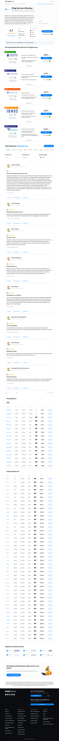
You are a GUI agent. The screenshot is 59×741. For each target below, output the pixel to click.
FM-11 (8, 627)
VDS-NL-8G (9, 465)
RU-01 (8, 482)
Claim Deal (45, 58)
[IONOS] (12, 111)
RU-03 (8, 519)
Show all (20, 37)
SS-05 (8, 556)
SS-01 (8, 489)
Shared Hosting (21, 718)
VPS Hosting (20, 722)
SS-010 (8, 623)
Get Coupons (46, 61)
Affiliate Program (8, 718)
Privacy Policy (8, 730)
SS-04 (8, 530)
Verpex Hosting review (12, 135)
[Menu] (53, 1)
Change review (17, 197)
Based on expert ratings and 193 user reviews (11, 36)
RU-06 (8, 545)
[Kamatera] (12, 55)
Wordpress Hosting (22, 715)
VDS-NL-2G (9, 439)
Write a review (49, 145)
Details (50, 409)
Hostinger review (12, 80)
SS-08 (8, 597)
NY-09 (8, 608)
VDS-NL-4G (9, 450)
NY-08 (8, 601)
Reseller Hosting (21, 731)
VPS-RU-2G (9, 432)
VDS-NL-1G (9, 428)
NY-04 (8, 523)
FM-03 (8, 508)
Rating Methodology (41, 3)
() (26, 197)
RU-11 (8, 631)
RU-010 (8, 616)
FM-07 (8, 564)
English (43, 157)
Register (36, 695)
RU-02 (8, 486)
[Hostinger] (12, 74)
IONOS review (13, 117)
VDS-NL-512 (9, 417)
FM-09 (8, 593)
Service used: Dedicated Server (12, 247)
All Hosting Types (21, 711)
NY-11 (8, 638)
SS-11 (8, 634)
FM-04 (8, 512)
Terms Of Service (8, 733)
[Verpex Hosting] (12, 129)
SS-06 (8, 571)
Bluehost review (13, 98)
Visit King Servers (47, 31)
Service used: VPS (10, 192)
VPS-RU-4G (9, 443)
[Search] (51, 1)
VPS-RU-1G (9, 421)
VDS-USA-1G (9, 424)
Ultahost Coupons (34, 720)
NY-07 (8, 579)
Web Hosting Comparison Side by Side (48, 719)
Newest (24, 157)
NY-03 (8, 534)
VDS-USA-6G (9, 454)
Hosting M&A (41, 704)
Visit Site (45, 76)
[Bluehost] (12, 92)
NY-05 (8, 553)
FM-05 (8, 541)
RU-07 (8, 567)
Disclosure (7, 725)
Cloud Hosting (21, 727)
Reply (10, 197)
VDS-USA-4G (9, 447)
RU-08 (8, 582)
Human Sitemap (8, 715)
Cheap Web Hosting (22, 720)
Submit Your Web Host (9, 720)
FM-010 (8, 612)
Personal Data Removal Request (9, 728)
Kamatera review (12, 61)
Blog (44, 713)
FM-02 (8, 493)
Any (7, 157)
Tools (44, 715)
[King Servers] (7, 9)
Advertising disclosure (50, 3)
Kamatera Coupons (34, 713)
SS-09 (8, 605)
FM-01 (8, 478)
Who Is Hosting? (46, 721)
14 (16, 392)
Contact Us (7, 713)
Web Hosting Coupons (34, 711)
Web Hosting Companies (48, 723)
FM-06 (8, 549)
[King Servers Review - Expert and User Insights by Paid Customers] (40, 23)
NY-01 (8, 497)
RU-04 (8, 515)
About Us (7, 711)
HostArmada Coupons (34, 715)
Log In (48, 695)
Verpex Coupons (33, 722)
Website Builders (21, 734)
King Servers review (22, 8)
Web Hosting (20, 713)
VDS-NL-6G (9, 458)
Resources (45, 711)
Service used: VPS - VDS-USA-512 (13, 218)
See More (29, 23)
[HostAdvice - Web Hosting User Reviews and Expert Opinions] (10, 1)
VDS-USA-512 (9, 413)
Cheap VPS (20, 725)
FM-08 (8, 586)
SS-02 (8, 504)
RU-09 (8, 590)
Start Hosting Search (15, 675)
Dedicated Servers (21, 729)
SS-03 (8, 527)
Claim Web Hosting (9, 722)
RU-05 (8, 538)
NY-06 (8, 560)
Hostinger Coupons (34, 718)
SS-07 (8, 575)
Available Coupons (47, 34)
